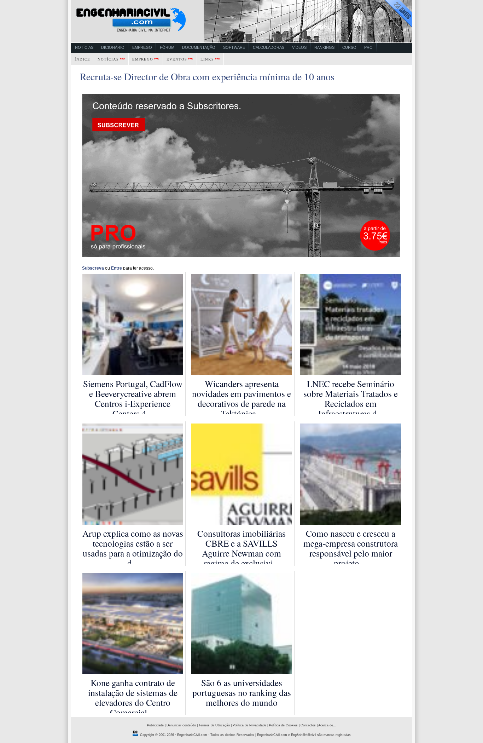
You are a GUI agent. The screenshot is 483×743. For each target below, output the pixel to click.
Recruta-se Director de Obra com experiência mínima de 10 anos (207, 76)
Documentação (198, 47)
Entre (116, 268)
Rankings (324, 47)
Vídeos (299, 47)
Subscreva (93, 268)
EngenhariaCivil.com (192, 735)
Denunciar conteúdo (181, 725)
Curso (349, 47)
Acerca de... (327, 725)
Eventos (177, 59)
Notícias (84, 47)
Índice (82, 59)
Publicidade (155, 725)
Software (234, 47)
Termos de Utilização (214, 725)
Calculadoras (268, 47)
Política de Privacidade (249, 725)
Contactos (308, 725)
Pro (368, 47)
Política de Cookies (283, 725)
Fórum (167, 47)
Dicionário (112, 47)
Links (207, 59)
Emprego (142, 47)
